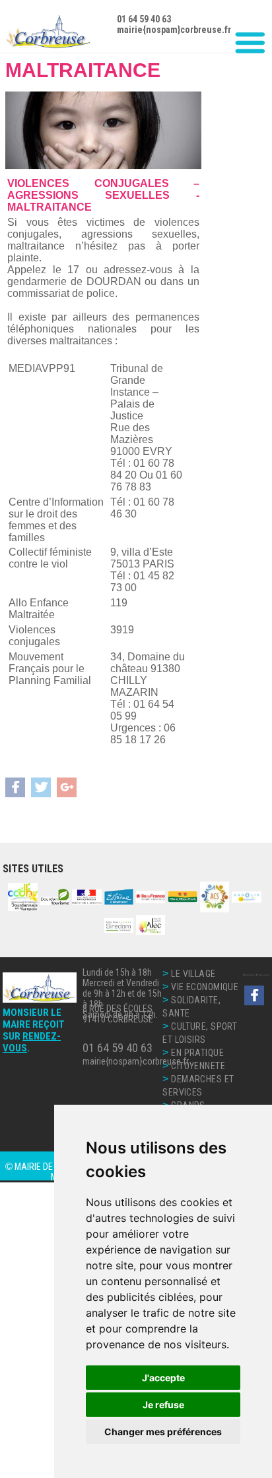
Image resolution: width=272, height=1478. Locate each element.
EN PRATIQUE (197, 1052)
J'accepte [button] (163, 1377)
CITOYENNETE (198, 1066)
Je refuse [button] (163, 1404)
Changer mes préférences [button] (163, 1431)
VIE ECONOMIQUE (204, 987)
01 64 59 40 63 (118, 1048)
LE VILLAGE (193, 973)
